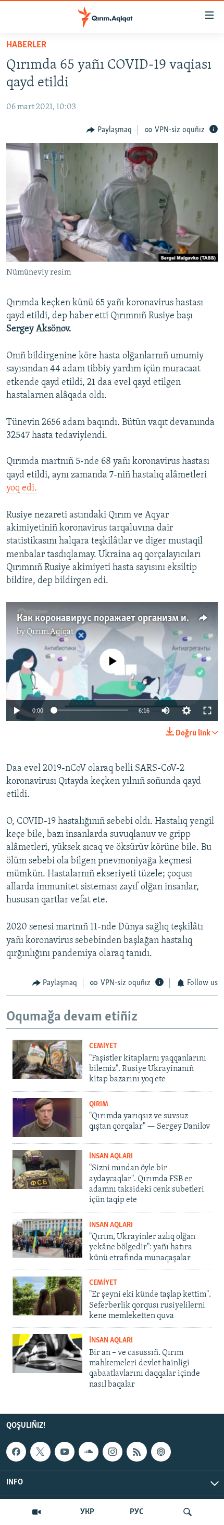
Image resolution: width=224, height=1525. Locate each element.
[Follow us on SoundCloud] (88, 1452)
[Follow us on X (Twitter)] (40, 1452)
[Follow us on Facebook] (16, 1452)
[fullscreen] (207, 710)
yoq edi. (21, 488)
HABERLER (26, 45)
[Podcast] (161, 1452)
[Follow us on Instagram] (112, 1452)
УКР (87, 1512)
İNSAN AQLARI (111, 1156)
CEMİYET (103, 1046)
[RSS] (136, 1452)
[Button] (109, 130)
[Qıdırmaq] (187, 1512)
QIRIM (98, 1104)
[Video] (36, 1512)
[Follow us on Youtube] (64, 1452)
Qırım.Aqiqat (50, 632)
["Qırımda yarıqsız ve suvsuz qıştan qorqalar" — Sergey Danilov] (47, 1117)
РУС (137, 1512)
